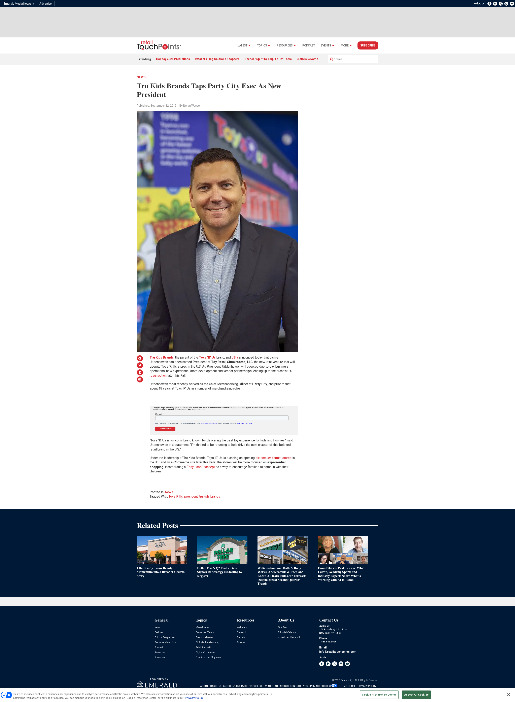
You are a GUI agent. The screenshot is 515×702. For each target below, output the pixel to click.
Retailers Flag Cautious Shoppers (217, 59)
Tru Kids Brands (162, 357)
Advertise (45, 3)
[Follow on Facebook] (489, 4)
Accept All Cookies (416, 694)
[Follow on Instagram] (506, 4)
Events (326, 45)
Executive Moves (204, 637)
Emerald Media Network (19, 3)
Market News (202, 627)
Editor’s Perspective (164, 637)
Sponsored (160, 657)
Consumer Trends (205, 632)
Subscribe (367, 45)
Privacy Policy (194, 697)
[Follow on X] (501, 4)
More (345, 45)
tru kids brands (209, 496)
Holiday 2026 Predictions (173, 59)
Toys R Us (176, 496)
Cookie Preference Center (379, 694)
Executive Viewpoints (165, 642)
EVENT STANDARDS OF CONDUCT (282, 686)
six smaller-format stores (273, 458)
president (191, 496)
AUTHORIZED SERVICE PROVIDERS (242, 686)
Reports (241, 637)
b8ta (235, 357)
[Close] (508, 694)
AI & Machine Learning (207, 642)
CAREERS (215, 686)
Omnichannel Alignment (209, 657)
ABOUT (204, 686)
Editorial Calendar (287, 632)
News (141, 77)
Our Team (283, 627)
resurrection (158, 375)
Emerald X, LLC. (349, 680)
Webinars (242, 627)
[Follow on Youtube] (512, 4)
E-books (241, 642)
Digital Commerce (205, 652)
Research (241, 632)
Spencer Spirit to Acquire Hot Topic (268, 59)
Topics (262, 45)
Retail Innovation (204, 647)
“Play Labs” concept (200, 467)
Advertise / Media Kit (289, 637)
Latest (242, 45)
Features (158, 632)
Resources (285, 45)
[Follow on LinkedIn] (495, 4)
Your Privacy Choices (317, 686)
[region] (257, 695)
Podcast (308, 45)
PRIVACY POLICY (367, 686)
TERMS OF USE (347, 686)
